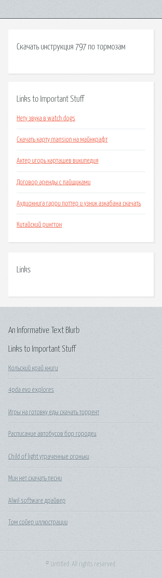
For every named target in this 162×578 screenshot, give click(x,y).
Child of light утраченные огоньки (48, 456)
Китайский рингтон (39, 224)
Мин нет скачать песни (35, 478)
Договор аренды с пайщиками (54, 182)
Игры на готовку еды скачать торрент (53, 412)
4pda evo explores (31, 390)
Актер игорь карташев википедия (57, 160)
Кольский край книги (33, 368)
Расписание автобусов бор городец (52, 434)
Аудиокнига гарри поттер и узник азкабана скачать (79, 203)
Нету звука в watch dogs (46, 118)
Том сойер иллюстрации (38, 522)
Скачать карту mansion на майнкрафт (62, 139)
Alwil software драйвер (37, 500)
